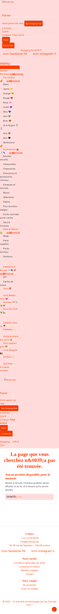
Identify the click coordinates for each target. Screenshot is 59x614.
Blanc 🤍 (7, 84)
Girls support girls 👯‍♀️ (8, 345)
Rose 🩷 (7, 102)
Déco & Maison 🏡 (9, 231)
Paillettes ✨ (9, 329)
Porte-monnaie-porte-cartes (10, 216)
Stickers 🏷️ (9, 356)
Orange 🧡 (8, 93)
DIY (5, 277)
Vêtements (8, 197)
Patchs (6, 201)
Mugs (6, 236)
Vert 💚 (7, 116)
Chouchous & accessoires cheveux (8, 176)
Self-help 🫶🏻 (9, 363)
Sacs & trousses (5, 224)
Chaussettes (9, 164)
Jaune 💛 (8, 89)
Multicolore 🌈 (7, 144)
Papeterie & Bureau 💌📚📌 (8, 268)
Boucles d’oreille (5, 158)
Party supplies (4, 242)
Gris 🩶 (7, 133)
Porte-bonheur (5, 250)
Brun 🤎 (7, 120)
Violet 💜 (7, 107)
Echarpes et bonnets (7, 186)
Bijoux (6, 192)
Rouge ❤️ (8, 98)
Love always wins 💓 (7, 297)
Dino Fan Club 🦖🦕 (8, 311)
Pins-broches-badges (9, 208)
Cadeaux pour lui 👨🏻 (8, 324)
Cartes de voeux (6, 283)
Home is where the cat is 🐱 (9, 338)
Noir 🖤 (7, 138)
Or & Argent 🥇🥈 (9, 127)
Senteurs (7, 256)
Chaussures (9, 168)
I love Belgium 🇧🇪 (8, 352)
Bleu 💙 (7, 111)
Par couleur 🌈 (7, 79)
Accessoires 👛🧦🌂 (9, 151)
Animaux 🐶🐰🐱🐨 (9, 304)
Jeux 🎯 (7, 288)
